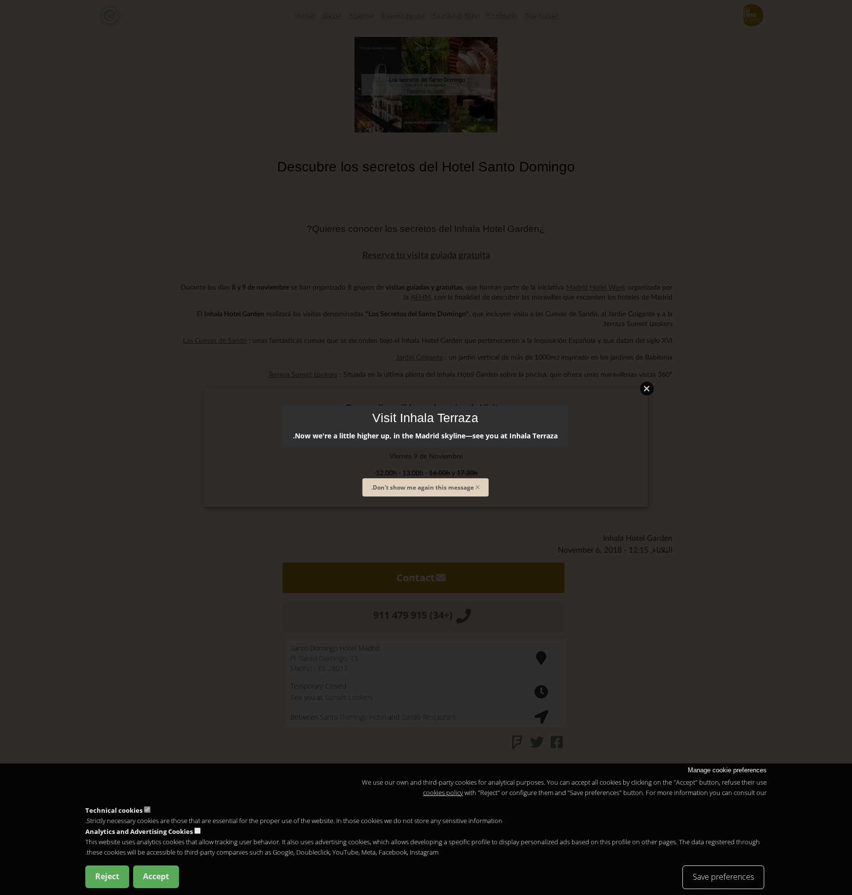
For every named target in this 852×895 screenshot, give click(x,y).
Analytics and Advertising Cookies (139, 831)
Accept (156, 875)
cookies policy (443, 792)
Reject (107, 875)
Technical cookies (113, 809)
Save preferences (723, 876)
